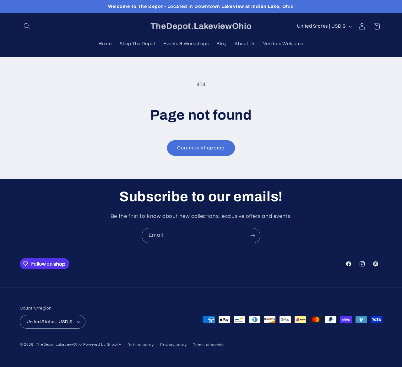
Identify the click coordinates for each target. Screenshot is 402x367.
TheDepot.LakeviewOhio (59, 344)
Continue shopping (201, 147)
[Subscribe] (253, 235)
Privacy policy (173, 345)
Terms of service (209, 345)
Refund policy (141, 345)
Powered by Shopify (102, 344)
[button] (27, 26)
